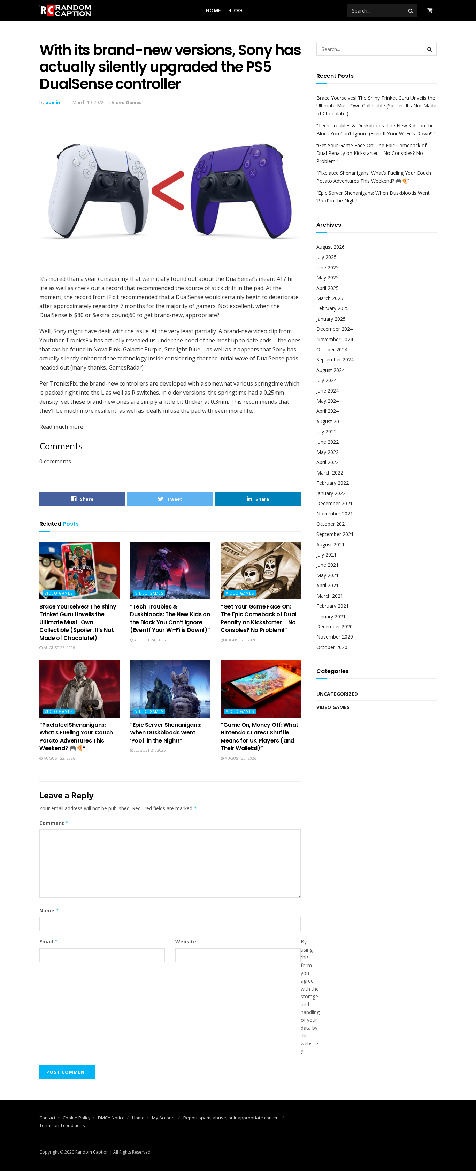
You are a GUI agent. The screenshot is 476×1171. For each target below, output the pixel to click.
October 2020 (331, 647)
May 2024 (327, 400)
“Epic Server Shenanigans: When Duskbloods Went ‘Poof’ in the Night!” (165, 733)
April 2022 (327, 462)
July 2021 (326, 554)
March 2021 (329, 595)
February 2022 (332, 482)
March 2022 (329, 472)
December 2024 (334, 329)
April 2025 (327, 288)
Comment (54, 823)
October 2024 (331, 349)
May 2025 (327, 277)
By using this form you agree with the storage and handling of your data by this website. (310, 996)
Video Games (126, 102)
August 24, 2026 (149, 639)
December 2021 (334, 503)
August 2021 (330, 544)
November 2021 (334, 513)
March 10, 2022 (87, 102)
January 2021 (331, 616)
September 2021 (335, 534)
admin (53, 102)
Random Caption (92, 1152)
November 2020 (334, 636)
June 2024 (327, 390)
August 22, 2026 (59, 758)
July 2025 (326, 257)
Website (185, 941)
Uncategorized (337, 694)
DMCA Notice (111, 1117)
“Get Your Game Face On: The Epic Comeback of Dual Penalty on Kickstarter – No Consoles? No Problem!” (258, 618)
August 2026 (330, 247)
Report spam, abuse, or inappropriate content (231, 1117)
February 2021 (332, 606)
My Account (164, 1117)
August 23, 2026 (240, 639)
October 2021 (331, 524)
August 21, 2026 (149, 750)
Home (213, 10)
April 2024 (327, 411)
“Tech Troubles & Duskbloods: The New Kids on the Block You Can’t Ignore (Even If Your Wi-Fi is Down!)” (170, 618)
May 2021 (327, 575)
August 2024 (330, 370)
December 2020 (334, 626)
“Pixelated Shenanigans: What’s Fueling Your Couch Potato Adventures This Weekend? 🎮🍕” (76, 736)
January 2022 (331, 493)
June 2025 (327, 267)
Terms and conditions (62, 1125)
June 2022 (327, 442)
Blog (235, 10)
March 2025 (329, 298)
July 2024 (326, 380)
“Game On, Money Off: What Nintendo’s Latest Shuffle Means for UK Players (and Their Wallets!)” (259, 736)
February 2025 (332, 308)
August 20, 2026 (240, 758)
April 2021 (327, 585)
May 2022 (327, 452)
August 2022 (330, 421)
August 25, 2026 (59, 647)
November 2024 (334, 339)
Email (48, 941)
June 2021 (327, 564)
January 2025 (331, 318)
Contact (47, 1117)
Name (49, 910)
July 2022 (326, 431)
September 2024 (335, 359)
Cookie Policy (77, 1117)
